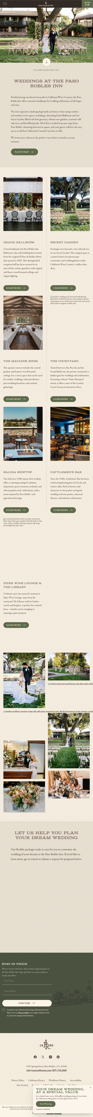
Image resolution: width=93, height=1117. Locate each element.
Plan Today (24, 153)
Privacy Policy (23, 1013)
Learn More (13, 288)
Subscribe (24, 1003)
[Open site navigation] (5, 4)
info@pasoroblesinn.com (39, 1070)
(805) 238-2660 (59, 1070)
